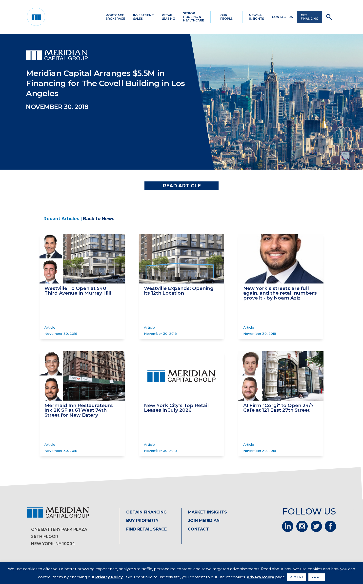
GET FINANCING (309, 16)
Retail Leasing (168, 16)
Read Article (181, 186)
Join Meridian (204, 520)
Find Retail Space (146, 529)
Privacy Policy (109, 577)
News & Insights (256, 16)
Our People (226, 16)
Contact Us (282, 17)
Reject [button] (316, 577)
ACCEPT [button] (296, 577)
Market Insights (207, 512)
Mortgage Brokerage (115, 16)
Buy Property (142, 520)
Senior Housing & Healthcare (193, 16)
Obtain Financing (146, 512)
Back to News (98, 218)
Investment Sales (143, 16)
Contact (198, 529)
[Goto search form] (329, 17)
